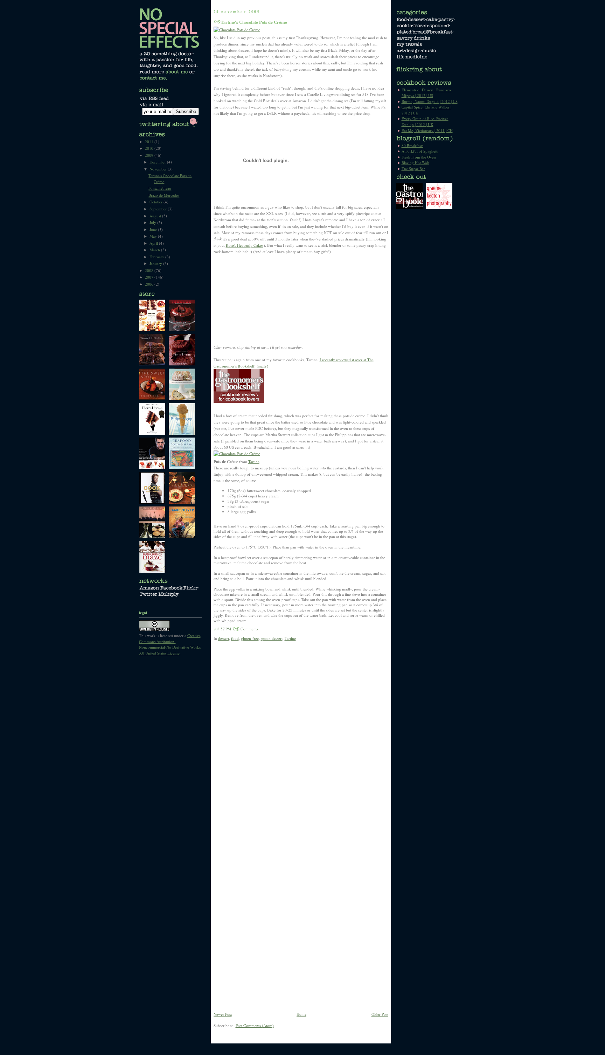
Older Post (379, 1014)
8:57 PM (224, 628)
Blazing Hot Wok (415, 162)
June (153, 229)
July (153, 222)
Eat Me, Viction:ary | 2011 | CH (427, 130)
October (156, 201)
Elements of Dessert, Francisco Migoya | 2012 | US (426, 92)
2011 (149, 141)
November (158, 169)
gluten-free (250, 638)
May (153, 236)
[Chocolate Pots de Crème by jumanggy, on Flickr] (237, 29)
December (158, 162)
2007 (149, 277)
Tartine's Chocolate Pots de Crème (254, 22)
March (155, 249)
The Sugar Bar (413, 168)
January (156, 263)
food (235, 638)
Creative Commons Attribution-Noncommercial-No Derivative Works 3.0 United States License (170, 644)
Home (301, 1014)
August (155, 215)
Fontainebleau (159, 188)
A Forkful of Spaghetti (420, 151)
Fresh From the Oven (419, 157)
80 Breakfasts (412, 145)
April (154, 243)
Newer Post (223, 1014)
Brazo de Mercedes (163, 195)
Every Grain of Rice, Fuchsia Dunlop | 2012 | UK (425, 121)
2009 (149, 155)
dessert (223, 638)
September (158, 208)
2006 (149, 284)
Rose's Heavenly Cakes (244, 245)
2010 (149, 148)
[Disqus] (301, 738)
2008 (149, 270)
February (157, 256)
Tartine (253, 461)
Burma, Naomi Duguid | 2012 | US (430, 101)
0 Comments (247, 628)
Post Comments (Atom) (255, 1025)
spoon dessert (272, 638)
